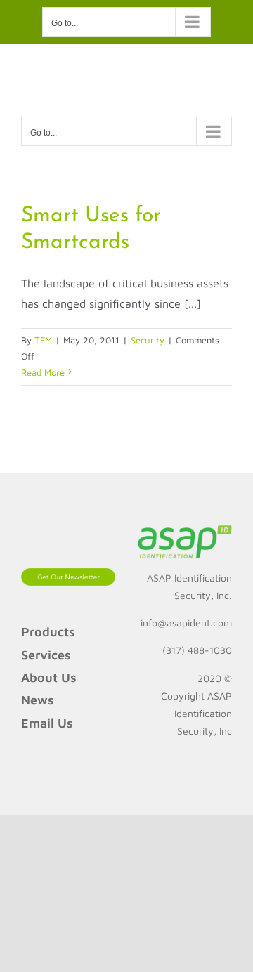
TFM (43, 340)
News (37, 699)
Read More (43, 372)
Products (48, 631)
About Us (49, 677)
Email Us (47, 723)
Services (46, 655)
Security (147, 340)
